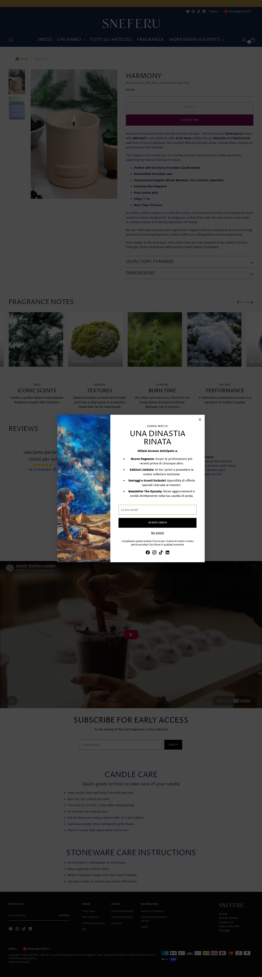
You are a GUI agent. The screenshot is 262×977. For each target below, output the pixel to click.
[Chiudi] (200, 419)
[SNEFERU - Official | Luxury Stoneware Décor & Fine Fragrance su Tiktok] (160, 553)
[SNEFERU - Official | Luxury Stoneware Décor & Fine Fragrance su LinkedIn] (167, 553)
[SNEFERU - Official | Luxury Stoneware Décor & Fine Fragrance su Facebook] (147, 553)
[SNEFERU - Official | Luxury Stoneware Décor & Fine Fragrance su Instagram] (154, 553)
